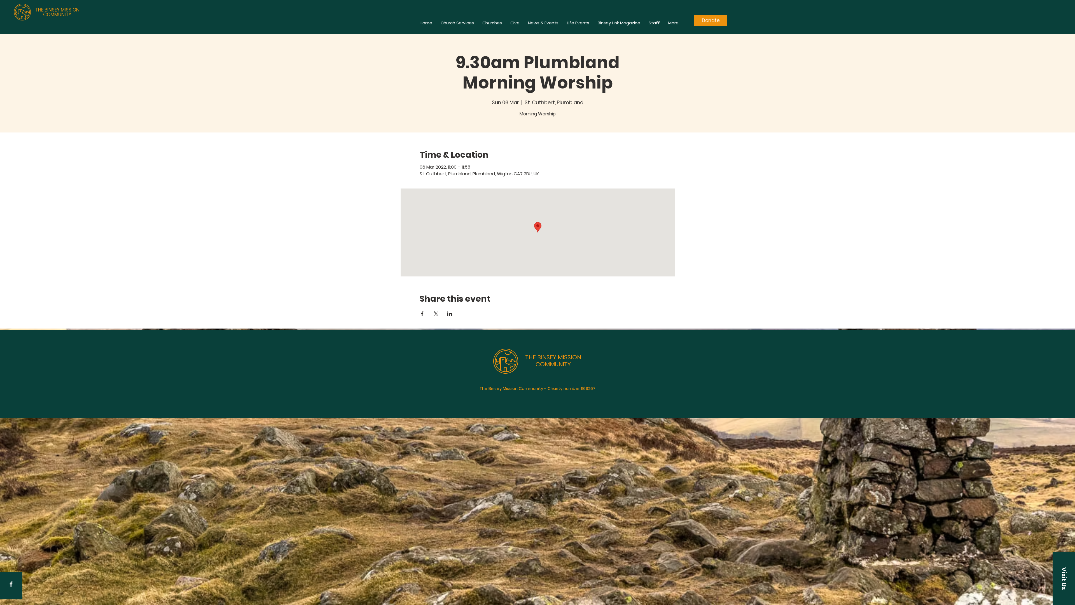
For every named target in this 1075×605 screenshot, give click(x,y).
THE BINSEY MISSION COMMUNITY (57, 12)
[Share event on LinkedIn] (449, 313)
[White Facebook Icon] (11, 584)
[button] (1064, 578)
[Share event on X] (436, 313)
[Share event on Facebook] (422, 313)
